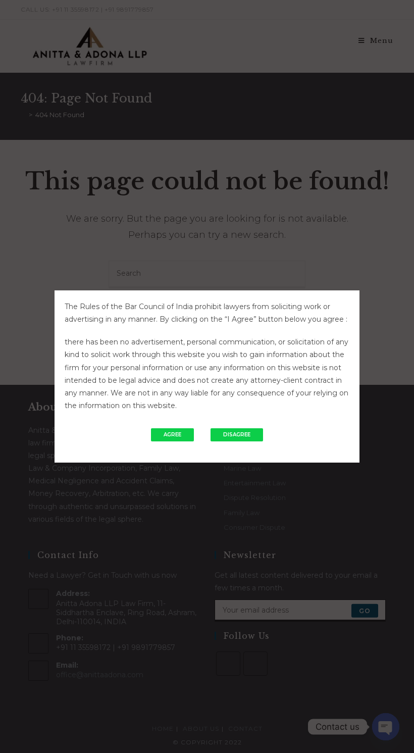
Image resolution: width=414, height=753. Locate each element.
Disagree (236, 434)
